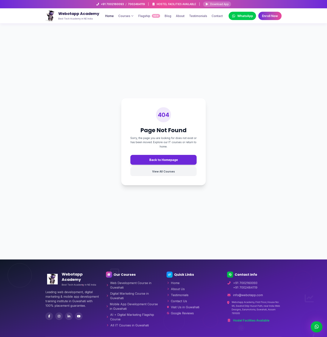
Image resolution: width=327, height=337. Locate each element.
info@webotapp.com (248, 295)
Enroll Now (270, 16)
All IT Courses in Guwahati (129, 325)
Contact (217, 16)
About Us (178, 289)
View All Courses (163, 171)
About (180, 16)
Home (109, 16)
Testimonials (198, 16)
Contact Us (179, 301)
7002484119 (136, 4)
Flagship (148, 16)
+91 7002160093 (112, 4)
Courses (124, 16)
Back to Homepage (163, 160)
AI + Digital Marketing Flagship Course (132, 317)
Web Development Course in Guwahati (130, 285)
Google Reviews (182, 313)
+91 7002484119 (245, 287)
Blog (168, 16)
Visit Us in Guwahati (185, 307)
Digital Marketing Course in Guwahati (129, 296)
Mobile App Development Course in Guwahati (134, 306)
